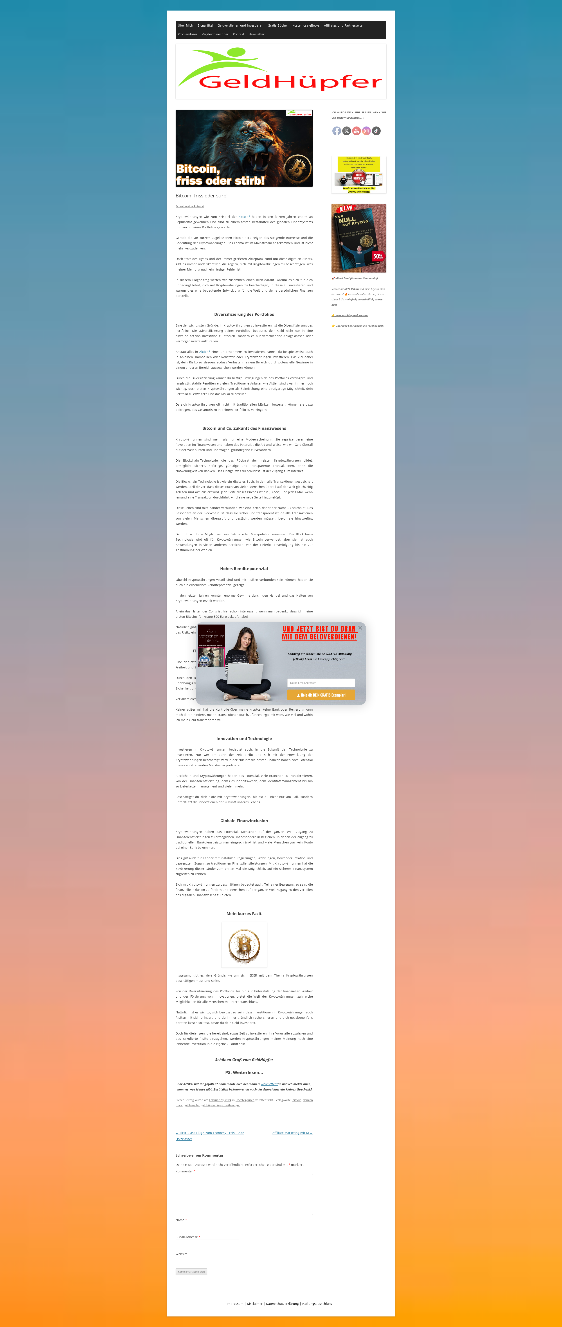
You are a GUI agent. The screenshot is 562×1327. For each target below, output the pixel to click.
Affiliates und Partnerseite (343, 25)
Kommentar (186, 1171)
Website (181, 1254)
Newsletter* (269, 1084)
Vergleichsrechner (215, 34)
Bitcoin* (244, 217)
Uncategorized (245, 1100)
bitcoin (296, 1100)
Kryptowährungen (228, 1105)
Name (181, 1220)
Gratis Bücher (278, 25)
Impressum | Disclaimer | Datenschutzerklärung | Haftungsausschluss (279, 1304)
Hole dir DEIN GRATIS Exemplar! (323, 694)
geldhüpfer (208, 1105)
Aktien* (204, 352)
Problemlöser (187, 34)
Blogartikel (205, 25)
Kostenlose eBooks (306, 25)
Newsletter (257, 34)
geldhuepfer (192, 1105)
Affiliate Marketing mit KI (292, 1133)
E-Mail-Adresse (188, 1237)
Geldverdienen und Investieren (240, 25)
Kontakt (238, 34)
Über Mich (185, 25)
